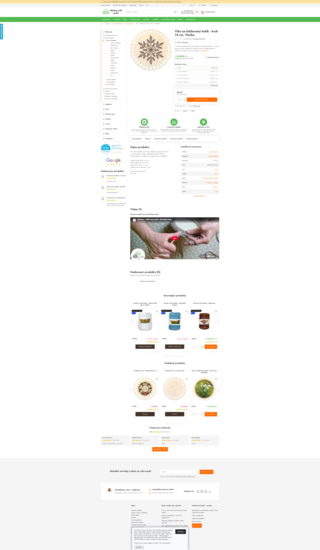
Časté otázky (133, 5)
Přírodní (215, 187)
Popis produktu (136, 139)
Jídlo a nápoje (114, 48)
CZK (193, 5)
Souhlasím (180, 532)
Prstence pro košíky (110, 94)
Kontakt (141, 5)
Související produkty (176, 139)
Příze (107, 109)
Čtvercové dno (196, 521)
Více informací (204, 51)
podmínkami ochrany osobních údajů (185, 476)
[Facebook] (197, 491)
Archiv (197, 525)
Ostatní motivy (114, 73)
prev (131, 323)
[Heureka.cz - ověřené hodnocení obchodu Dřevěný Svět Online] (113, 149)
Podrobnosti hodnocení (199, 39)
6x (157, 342)
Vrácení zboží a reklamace (120, 5)
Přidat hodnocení (148, 281)
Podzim (113, 55)
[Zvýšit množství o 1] (184, 99)
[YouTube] (205, 491)
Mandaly (113, 53)
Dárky (107, 134)
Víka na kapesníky (111, 79)
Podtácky (107, 91)
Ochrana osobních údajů (138, 525)
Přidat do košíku (202, 99)
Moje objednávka (136, 520)
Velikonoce (113, 68)
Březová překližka (212, 183)
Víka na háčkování (109, 38)
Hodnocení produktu (160, 139)
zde (162, 534)
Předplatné (109, 139)
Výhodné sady (110, 114)
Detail (145, 346)
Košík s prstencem (197, 515)
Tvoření (107, 124)
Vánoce (113, 65)
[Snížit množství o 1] (179, 99)
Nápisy (112, 50)
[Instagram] (201, 491)
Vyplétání (108, 104)
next (218, 323)
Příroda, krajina (115, 58)
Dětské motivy (114, 45)
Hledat (175, 12)
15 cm (216, 174)
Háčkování (108, 32)
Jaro (112, 75)
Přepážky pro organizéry (111, 96)
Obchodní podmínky (137, 522)
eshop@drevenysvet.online (163, 489)
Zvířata (112, 70)
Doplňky (108, 119)
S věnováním (114, 63)
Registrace (215, 5)
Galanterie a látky (111, 129)
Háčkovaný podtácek (198, 518)
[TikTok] (209, 491)
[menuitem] (106, 19)
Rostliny (112, 60)
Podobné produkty (191, 139)
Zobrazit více (160, 449)
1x (216, 342)
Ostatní (210, 178)
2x (186, 409)
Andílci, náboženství (116, 43)
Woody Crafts (196, 106)
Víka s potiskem (111, 40)
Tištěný (216, 178)
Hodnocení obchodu (160, 427)
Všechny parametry (199, 196)
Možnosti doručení (213, 57)
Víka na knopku (110, 84)
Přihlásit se (206, 472)
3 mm (216, 191)
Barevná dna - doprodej (111, 99)
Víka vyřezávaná (111, 82)
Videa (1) (147, 139)
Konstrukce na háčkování (111, 89)
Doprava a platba (105, 5)
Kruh (216, 169)
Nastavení (139, 547)
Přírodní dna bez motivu (111, 35)
